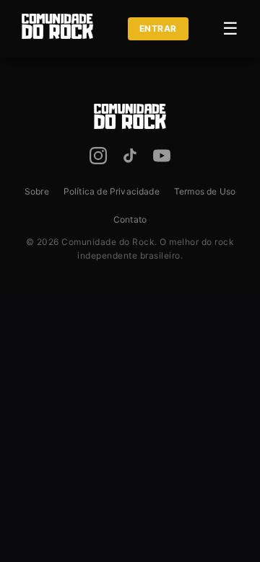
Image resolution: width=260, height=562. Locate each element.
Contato (130, 219)
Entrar (158, 28)
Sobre (37, 191)
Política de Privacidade (112, 191)
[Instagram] (98, 158)
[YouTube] (161, 158)
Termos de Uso (204, 191)
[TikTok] (130, 158)
